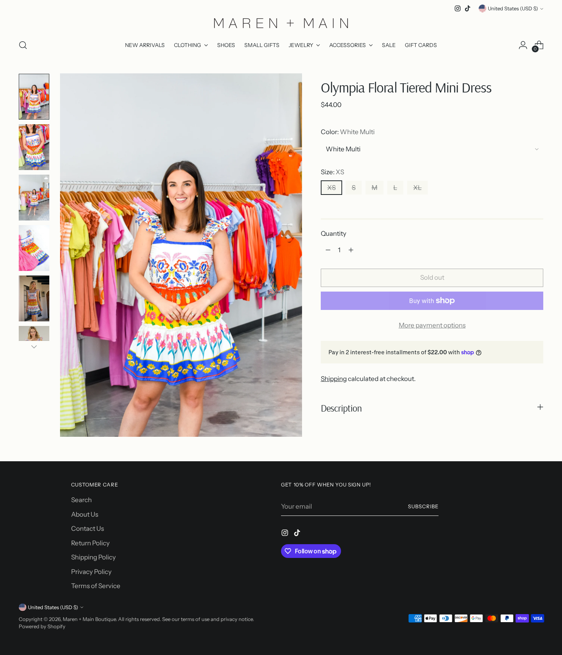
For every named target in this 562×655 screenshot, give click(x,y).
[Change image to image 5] (34, 298)
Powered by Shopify (42, 626)
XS (331, 187)
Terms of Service (95, 586)
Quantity (333, 233)
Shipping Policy (93, 557)
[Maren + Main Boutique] (281, 23)
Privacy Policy (91, 572)
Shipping (334, 379)
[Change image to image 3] (34, 197)
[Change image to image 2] (34, 147)
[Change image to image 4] (34, 248)
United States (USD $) (513, 8)
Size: (332, 172)
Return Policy (90, 543)
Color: (348, 132)
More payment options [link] (432, 325)
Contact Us (87, 528)
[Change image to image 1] (34, 97)
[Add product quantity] (351, 250)
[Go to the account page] (523, 45)
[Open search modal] (23, 45)
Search (81, 500)
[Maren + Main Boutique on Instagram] (457, 8)
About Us (84, 514)
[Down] (34, 346)
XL (417, 187)
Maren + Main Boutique (89, 619)
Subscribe (423, 506)
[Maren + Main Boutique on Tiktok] (467, 8)
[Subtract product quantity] (328, 250)
